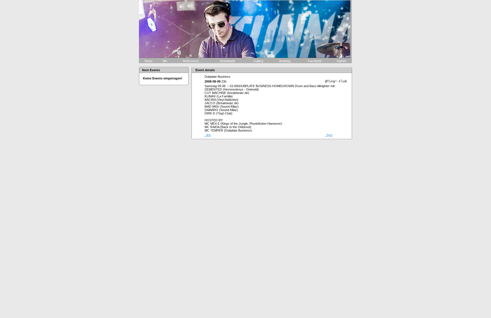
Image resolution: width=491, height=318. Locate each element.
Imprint (341, 61)
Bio (165, 61)
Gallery (259, 61)
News (148, 61)
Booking (285, 61)
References (191, 61)
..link (208, 135)
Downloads (228, 61)
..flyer (329, 135)
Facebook (315, 61)
